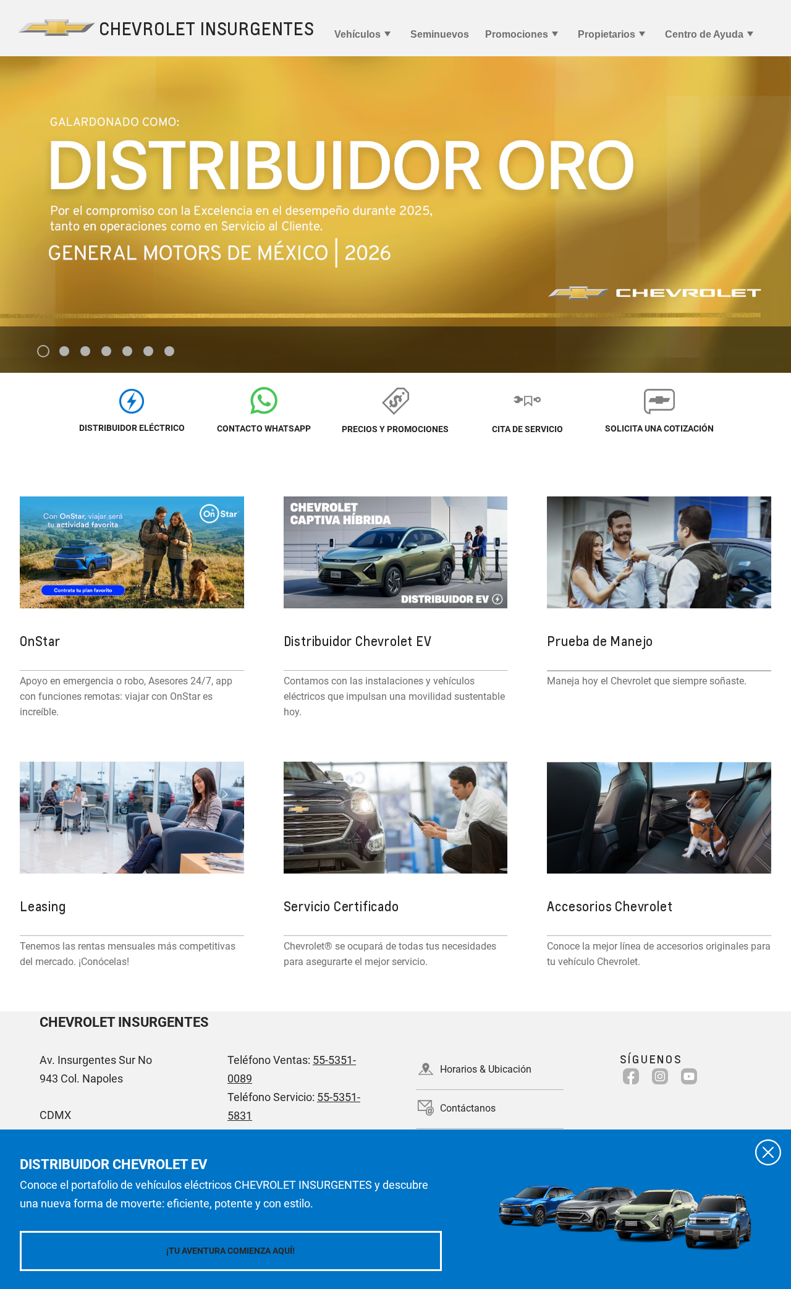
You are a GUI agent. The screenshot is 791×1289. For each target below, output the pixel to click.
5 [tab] (127, 351)
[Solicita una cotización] (659, 400)
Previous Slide (19, 191)
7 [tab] (169, 351)
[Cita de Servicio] (527, 400)
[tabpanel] (395, 214)
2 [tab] (64, 351)
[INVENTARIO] (131, 400)
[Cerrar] (768, 1152)
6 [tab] (148, 351)
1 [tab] (43, 351)
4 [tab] (106, 351)
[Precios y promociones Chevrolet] (395, 400)
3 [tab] (85, 351)
